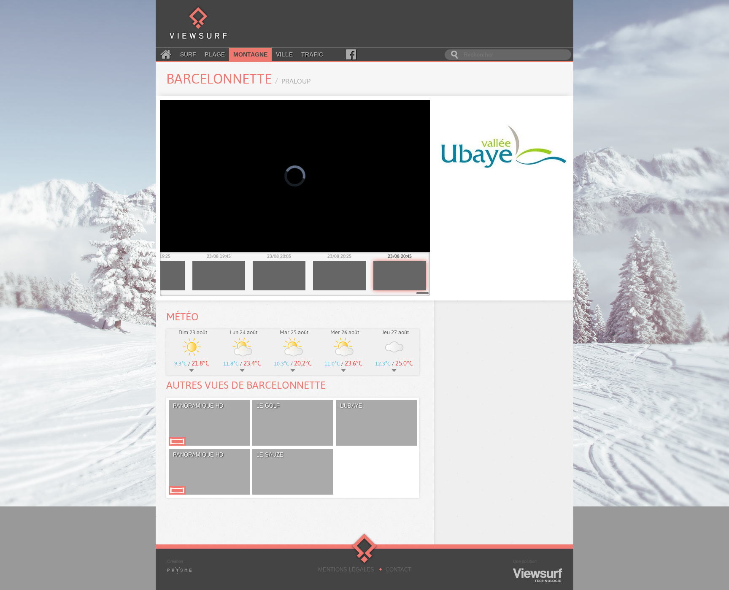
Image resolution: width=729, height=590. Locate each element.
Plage (215, 54)
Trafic (312, 54)
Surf (188, 54)
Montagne (250, 54)
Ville (284, 54)
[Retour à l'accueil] (198, 23)
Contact (398, 569)
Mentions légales (346, 569)
